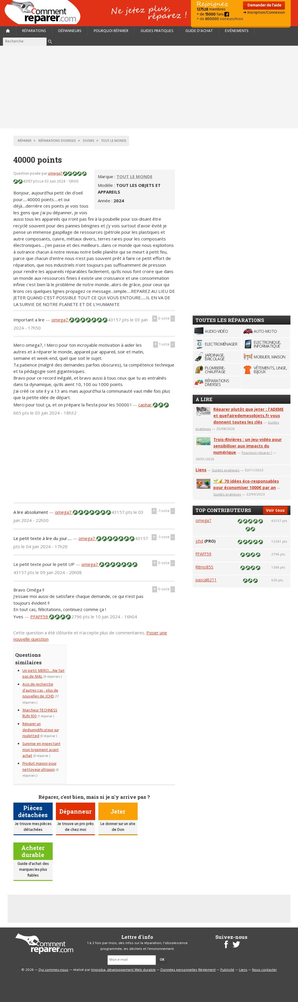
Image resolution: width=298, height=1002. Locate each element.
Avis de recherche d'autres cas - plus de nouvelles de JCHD (40, 690)
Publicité (227, 970)
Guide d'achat (199, 31)
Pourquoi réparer (111, 31)
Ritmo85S (204, 567)
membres (211, 9)
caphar (145, 405)
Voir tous (275, 510)
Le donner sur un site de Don (117, 827)
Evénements (237, 31)
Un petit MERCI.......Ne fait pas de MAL (43, 674)
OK (162, 960)
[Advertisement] (149, 87)
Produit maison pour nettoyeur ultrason (39, 767)
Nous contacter (264, 970)
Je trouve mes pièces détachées (33, 827)
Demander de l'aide (264, 5)
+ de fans (210, 14)
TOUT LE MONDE (134, 176)
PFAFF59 (39, 616)
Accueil (44, 12)
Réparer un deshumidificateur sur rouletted (40, 730)
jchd (199, 541)
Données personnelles (178, 970)
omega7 (55, 174)
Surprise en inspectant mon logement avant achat (41, 750)
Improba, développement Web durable (123, 970)
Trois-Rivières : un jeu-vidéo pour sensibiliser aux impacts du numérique (247, 446)
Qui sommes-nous (53, 970)
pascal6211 (206, 580)
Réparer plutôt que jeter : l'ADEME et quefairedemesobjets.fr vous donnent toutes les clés (248, 415)
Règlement (207, 970)
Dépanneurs (69, 31)
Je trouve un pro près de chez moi (75, 827)
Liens (201, 469)
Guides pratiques (157, 31)
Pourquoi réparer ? (257, 452)
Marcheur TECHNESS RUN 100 (39, 713)
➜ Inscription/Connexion (264, 13)
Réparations (34, 31)
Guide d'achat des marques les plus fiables (33, 870)
